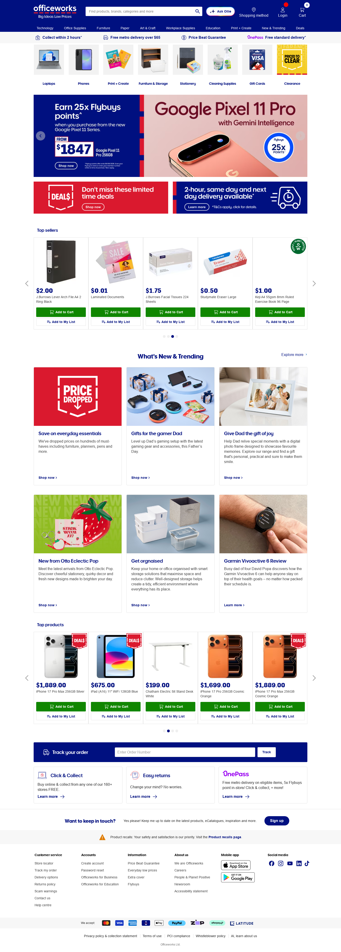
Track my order (46, 870)
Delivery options (46, 877)
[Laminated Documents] (116, 262)
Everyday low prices (142, 870)
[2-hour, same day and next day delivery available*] (240, 197)
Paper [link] (125, 28)
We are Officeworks (188, 863)
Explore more (292, 354)
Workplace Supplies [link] (180, 28)
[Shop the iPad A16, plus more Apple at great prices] (170, 136)
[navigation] (45, 28)
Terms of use (152, 936)
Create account (92, 863)
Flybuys (133, 884)
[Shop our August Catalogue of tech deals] (101, 197)
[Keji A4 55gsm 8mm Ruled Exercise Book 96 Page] (280, 262)
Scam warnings (46, 891)
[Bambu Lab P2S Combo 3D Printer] (280, 657)
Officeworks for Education (100, 884)
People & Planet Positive (192, 877)
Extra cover (136, 877)
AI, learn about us (244, 936)
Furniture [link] (103, 28)
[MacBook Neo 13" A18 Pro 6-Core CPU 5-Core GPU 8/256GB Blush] (61, 657)
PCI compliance (178, 936)
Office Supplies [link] (75, 28)
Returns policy (45, 884)
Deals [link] (300, 28)
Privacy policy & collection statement (110, 936)
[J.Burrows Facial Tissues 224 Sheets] (170, 262)
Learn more (48, 796)
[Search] (197, 11)
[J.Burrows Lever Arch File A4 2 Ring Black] (61, 262)
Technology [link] (45, 28)
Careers (180, 870)
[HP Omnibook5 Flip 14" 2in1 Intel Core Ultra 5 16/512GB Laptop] (225, 657)
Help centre (43, 905)
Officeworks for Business (99, 877)
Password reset (92, 870)
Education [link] (213, 28)
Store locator (44, 863)
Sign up (277, 820)
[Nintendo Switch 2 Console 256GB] (116, 657)
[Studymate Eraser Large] (225, 262)
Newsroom (182, 884)
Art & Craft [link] (147, 28)
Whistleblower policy (210, 936)
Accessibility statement (191, 891)
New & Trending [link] (273, 28)
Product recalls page (225, 837)
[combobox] (144, 11)
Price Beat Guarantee (144, 863)
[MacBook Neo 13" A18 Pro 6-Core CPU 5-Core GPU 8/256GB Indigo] (170, 657)
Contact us (42, 898)
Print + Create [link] (241, 28)
